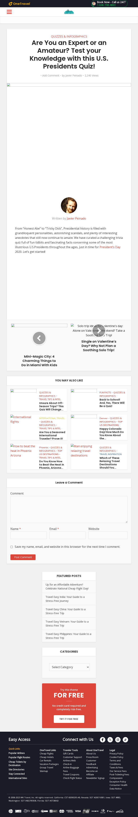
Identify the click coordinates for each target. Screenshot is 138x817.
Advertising (92, 767)
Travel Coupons (71, 774)
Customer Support (72, 757)
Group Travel (46, 767)
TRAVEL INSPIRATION (111, 454)
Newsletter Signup (95, 778)
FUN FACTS (105, 392)
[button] (109, 3)
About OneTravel (95, 750)
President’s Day (110, 247)
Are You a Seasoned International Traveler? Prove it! (52, 435)
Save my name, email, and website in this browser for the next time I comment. (67, 547)
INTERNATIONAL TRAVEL (52, 418)
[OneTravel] (19, 3)
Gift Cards (68, 753)
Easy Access (19, 739)
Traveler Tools (70, 750)
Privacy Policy (116, 753)
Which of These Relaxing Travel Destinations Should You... (110, 462)
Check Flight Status (72, 778)
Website (93, 529)
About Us (91, 753)
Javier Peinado (73, 75)
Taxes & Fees (116, 767)
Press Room (92, 757)
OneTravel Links (48, 750)
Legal (112, 750)
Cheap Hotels (47, 757)
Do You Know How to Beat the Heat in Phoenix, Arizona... (51, 465)
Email (54, 529)
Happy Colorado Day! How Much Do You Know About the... (112, 433)
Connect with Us (78, 739)
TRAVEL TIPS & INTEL (50, 399)
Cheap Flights (46, 753)
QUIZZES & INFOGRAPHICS (69, 36)
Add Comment (50, 75)
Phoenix (43, 447)
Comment (17, 493)
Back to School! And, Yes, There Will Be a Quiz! (112, 403)
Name (15, 529)
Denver (104, 418)
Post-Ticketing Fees (119, 774)
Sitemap (44, 771)
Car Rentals (45, 760)
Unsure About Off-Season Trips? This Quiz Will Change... (51, 406)
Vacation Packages (49, 764)
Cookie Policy (116, 757)
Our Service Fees (118, 771)
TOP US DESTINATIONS (111, 423)
